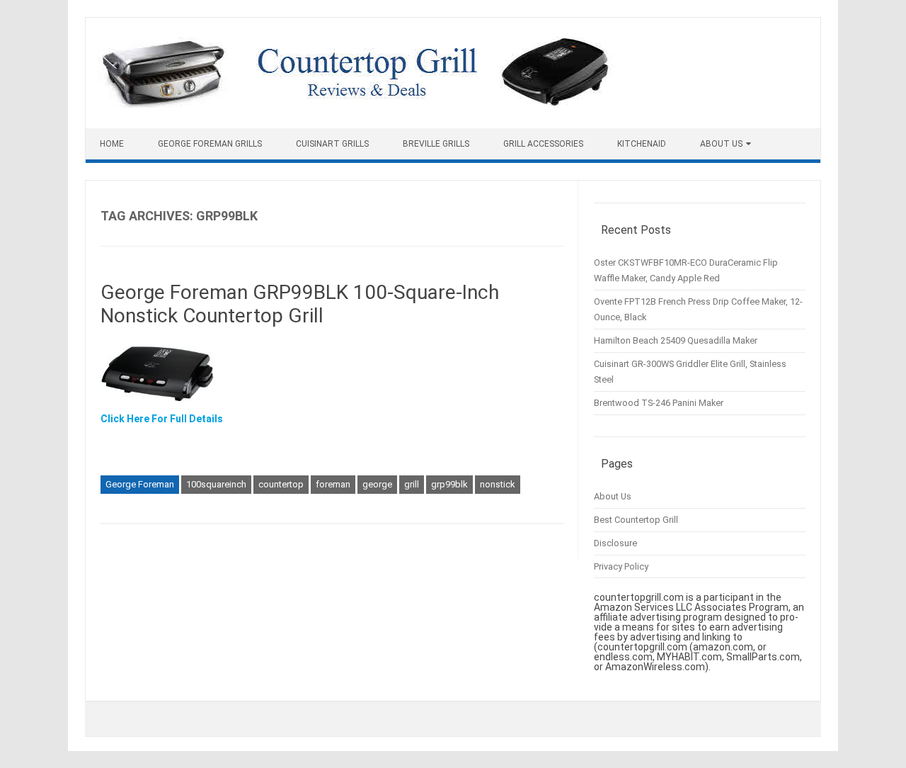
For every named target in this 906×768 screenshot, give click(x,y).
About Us (721, 144)
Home (112, 144)
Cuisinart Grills (332, 144)
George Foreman (139, 484)
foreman (333, 484)
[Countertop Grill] (355, 104)
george (377, 484)
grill (411, 484)
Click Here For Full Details (162, 418)
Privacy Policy (621, 566)
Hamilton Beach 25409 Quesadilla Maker (675, 340)
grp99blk (449, 484)
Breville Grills (436, 144)
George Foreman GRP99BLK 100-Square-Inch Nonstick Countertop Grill (300, 304)
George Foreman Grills (210, 144)
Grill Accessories (543, 144)
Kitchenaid (641, 144)
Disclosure (615, 543)
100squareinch (216, 484)
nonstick (497, 484)
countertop (281, 484)
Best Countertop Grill (636, 519)
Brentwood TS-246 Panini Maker (658, 402)
